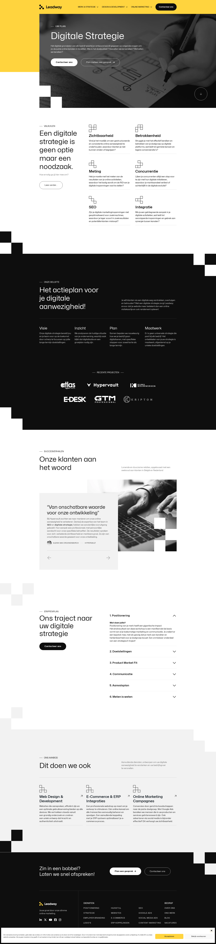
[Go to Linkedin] (40, 920)
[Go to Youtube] (50, 920)
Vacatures (170, 923)
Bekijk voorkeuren (198, 936)
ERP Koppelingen (120, 923)
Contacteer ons (166, 7)
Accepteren (169, 936)
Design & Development (113, 7)
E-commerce (118, 918)
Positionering (91, 908)
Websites (116, 913)
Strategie (89, 913)
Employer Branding (94, 918)
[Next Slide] (108, 558)
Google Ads (145, 913)
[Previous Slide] (49, 558)
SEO (141, 908)
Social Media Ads (148, 918)
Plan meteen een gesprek (98, 62)
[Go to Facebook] (55, 920)
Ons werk (169, 913)
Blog (167, 918)
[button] (211, 930)
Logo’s (87, 923)
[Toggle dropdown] (97, 7)
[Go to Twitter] (45, 920)
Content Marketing (150, 923)
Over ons (169, 908)
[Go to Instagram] (60, 920)
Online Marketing (140, 7)
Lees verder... (51, 185)
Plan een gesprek (124, 871)
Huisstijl (116, 908)
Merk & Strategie (87, 7)
